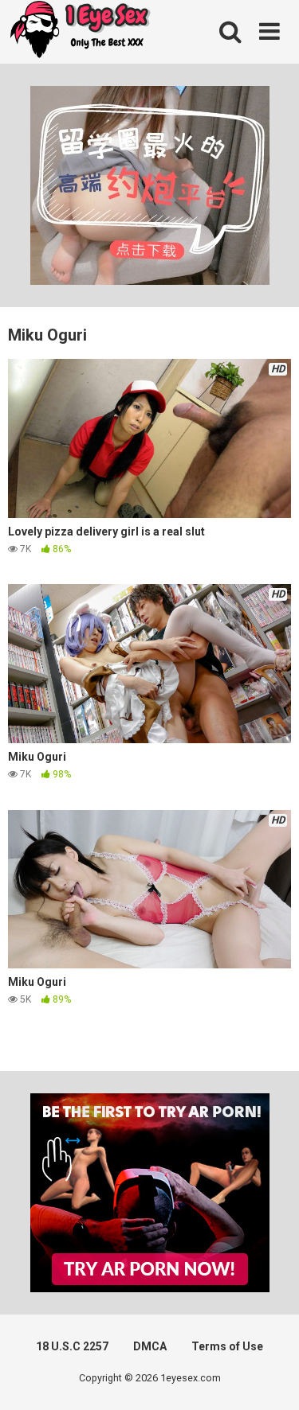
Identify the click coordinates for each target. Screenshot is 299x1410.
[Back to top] (269, 1377)
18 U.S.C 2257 (72, 1346)
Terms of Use (227, 1346)
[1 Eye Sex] (79, 32)
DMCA (150, 1346)
